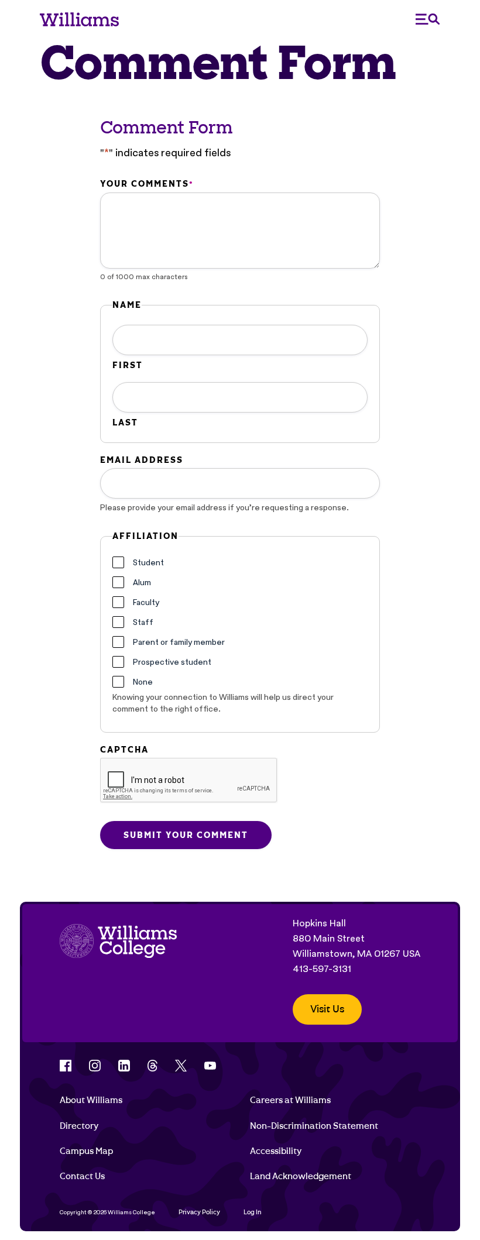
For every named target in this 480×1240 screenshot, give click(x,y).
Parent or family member (179, 642)
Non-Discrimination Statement (314, 1126)
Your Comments (146, 183)
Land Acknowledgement (300, 1176)
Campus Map (86, 1151)
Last (125, 422)
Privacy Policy (199, 1212)
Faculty (146, 602)
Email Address (141, 460)
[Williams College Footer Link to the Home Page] (118, 970)
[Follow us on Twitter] (181, 1065)
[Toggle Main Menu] (428, 19)
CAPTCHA (124, 749)
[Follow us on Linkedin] (124, 1065)
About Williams (91, 1100)
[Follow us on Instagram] (95, 1065)
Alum (142, 582)
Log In (253, 1212)
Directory (79, 1126)
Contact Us (82, 1176)
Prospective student (172, 662)
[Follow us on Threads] (152, 1065)
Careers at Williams (290, 1100)
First (127, 365)
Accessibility (275, 1151)
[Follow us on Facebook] (65, 1065)
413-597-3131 (322, 968)
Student (148, 562)
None (143, 682)
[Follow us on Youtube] (210, 1065)
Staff (143, 622)
